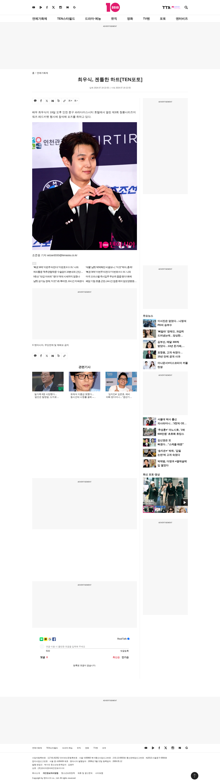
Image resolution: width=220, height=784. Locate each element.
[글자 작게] (76, 101)
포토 (163, 18)
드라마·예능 (93, 18)
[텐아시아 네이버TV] (41, 7)
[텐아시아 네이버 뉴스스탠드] (67, 7)
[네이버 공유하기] (53, 101)
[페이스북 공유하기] (41, 101)
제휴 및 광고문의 (85, 773)
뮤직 (114, 18)
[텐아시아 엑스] (53, 7)
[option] (165, 492)
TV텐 (146, 18)
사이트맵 (99, 773)
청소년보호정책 (68, 773)
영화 (130, 18)
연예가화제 (39, 18)
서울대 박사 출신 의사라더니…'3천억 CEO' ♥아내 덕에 (172, 423)
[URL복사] (64, 101)
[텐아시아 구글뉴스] (74, 7)
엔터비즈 (182, 18)
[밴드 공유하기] (59, 101)
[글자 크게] (70, 101)
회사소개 (36, 773)
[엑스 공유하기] (47, 101)
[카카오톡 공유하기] (35, 101)
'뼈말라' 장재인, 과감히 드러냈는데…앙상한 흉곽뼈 (171, 335)
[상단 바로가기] (194, 776)
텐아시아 (47, 778)
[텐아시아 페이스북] (47, 7)
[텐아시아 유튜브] (33, 7)
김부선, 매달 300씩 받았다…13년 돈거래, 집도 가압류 (170, 346)
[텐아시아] (113, 7)
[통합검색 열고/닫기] (186, 8)
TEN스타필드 (66, 18)
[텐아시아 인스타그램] (60, 7)
